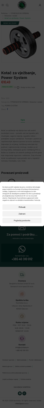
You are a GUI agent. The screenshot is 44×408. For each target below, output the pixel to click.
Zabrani (22, 214)
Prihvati (22, 207)
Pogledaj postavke (22, 220)
